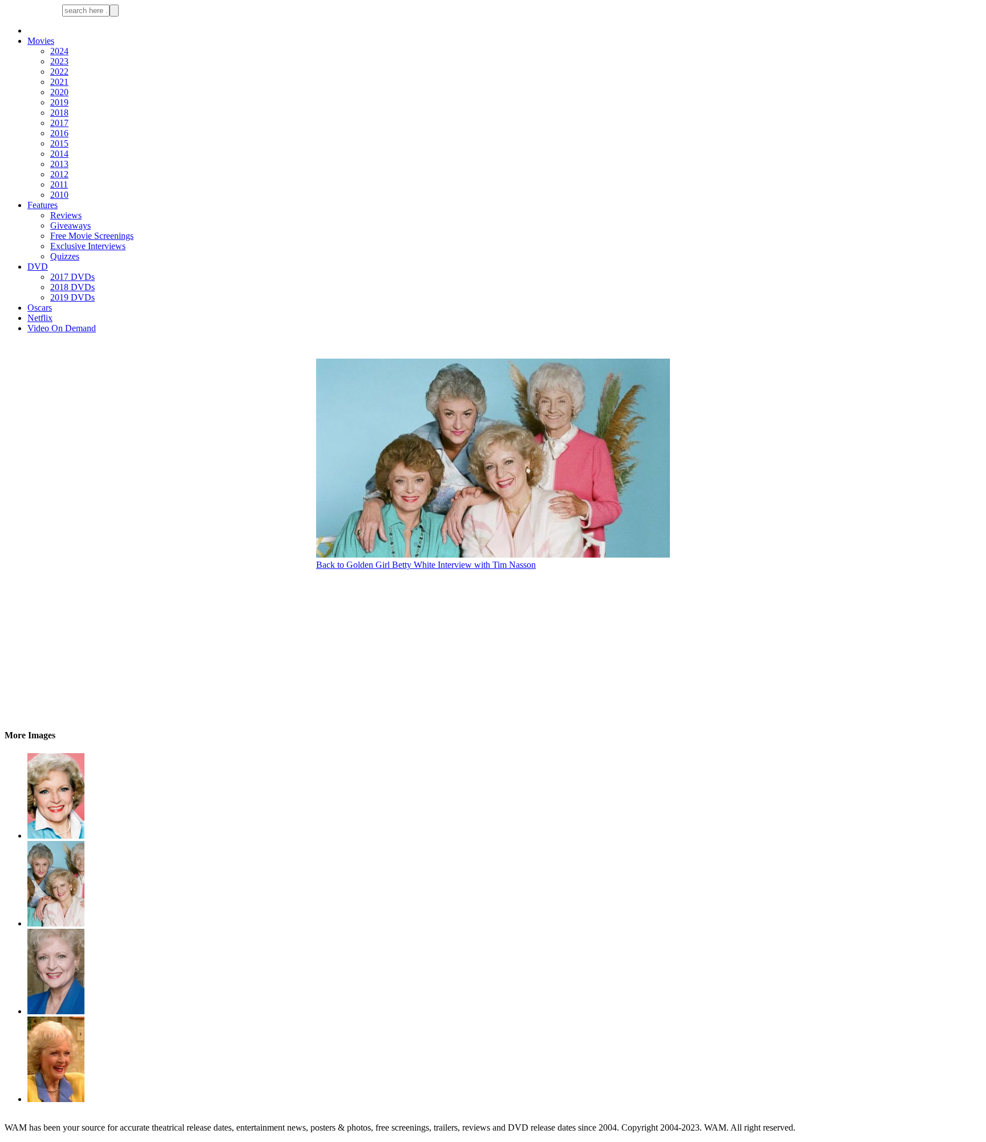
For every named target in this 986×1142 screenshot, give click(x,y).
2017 (59, 123)
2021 (59, 82)
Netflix (39, 318)
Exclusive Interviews (88, 246)
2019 (59, 102)
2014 (59, 154)
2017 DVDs (72, 277)
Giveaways (70, 225)
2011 (59, 184)
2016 (59, 133)
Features (42, 205)
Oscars (39, 307)
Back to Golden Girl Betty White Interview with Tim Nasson (426, 565)
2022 (59, 71)
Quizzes (64, 256)
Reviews (66, 215)
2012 (59, 174)
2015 (59, 143)
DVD (37, 266)
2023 (59, 61)
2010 (59, 195)
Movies (40, 41)
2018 (59, 112)
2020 (59, 92)
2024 (59, 51)
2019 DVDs (72, 297)
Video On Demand (61, 328)
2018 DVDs (72, 287)
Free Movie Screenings (92, 236)
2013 (59, 164)
